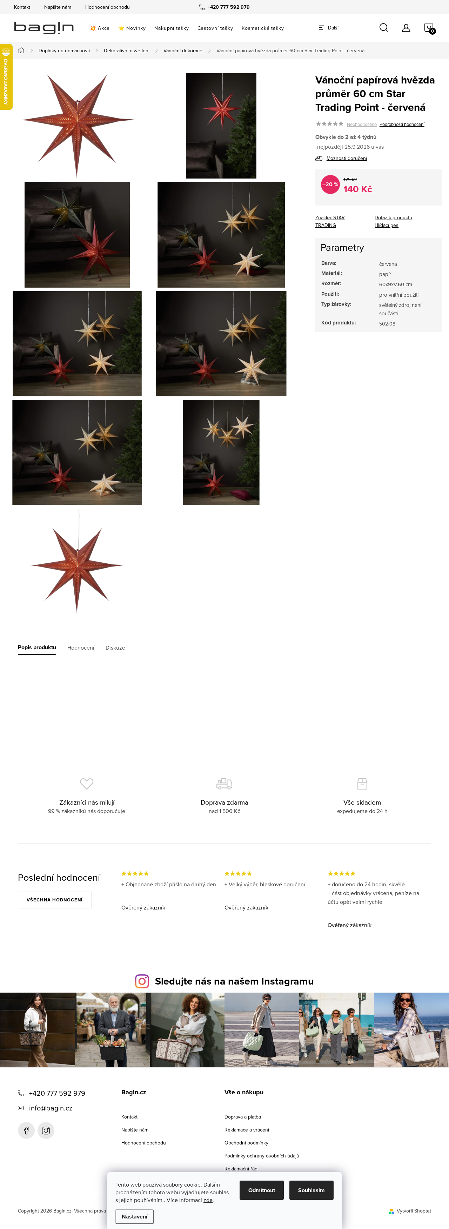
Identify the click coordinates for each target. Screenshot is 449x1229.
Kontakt (22, 7)
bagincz (46, 1130)
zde (208, 1200)
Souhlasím (311, 1190)
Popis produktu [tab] (37, 647)
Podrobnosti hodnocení (402, 124)
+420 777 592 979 (57, 1093)
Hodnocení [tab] (80, 647)
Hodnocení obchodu (107, 7)
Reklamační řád (240, 1169)
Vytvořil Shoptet (414, 1210)
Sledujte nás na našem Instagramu (234, 981)
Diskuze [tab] (115, 647)
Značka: (330, 221)
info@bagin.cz (50, 1108)
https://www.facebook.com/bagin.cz (26, 1130)
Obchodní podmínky (246, 1143)
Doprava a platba (242, 1117)
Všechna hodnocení (55, 899)
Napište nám (57, 7)
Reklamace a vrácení (246, 1130)
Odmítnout (261, 1190)
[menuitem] (100, 28)
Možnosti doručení (347, 158)
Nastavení (134, 1217)
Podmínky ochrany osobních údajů (261, 1156)
